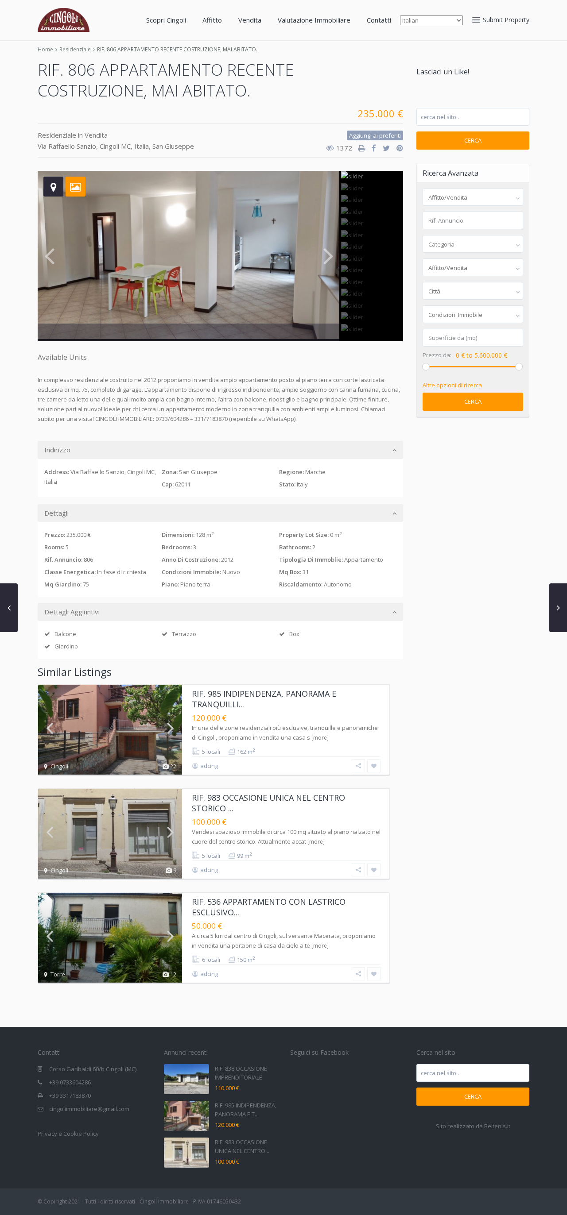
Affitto (212, 19)
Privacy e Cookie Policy (68, 1134)
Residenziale (75, 49)
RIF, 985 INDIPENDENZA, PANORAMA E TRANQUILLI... (264, 698)
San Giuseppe (173, 146)
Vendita (249, 19)
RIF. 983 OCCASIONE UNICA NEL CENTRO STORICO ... (268, 802)
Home (45, 49)
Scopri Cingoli (166, 19)
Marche (315, 472)
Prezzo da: (437, 355)
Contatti (379, 19)
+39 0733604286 (70, 1082)
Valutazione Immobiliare (314, 19)
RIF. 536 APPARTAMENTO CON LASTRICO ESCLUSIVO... (269, 906)
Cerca (473, 140)
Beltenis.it (497, 1126)
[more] (320, 737)
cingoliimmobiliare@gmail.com (89, 1109)
